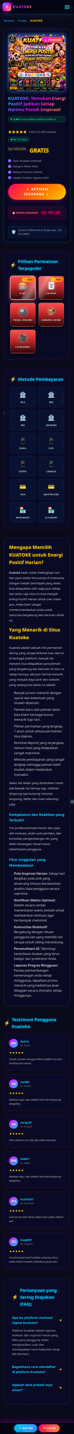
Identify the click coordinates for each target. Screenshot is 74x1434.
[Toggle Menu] (67, 7)
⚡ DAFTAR (25, 1428)
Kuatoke (14, 572)
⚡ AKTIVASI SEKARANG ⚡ (37, 191)
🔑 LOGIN (49, 1428)
